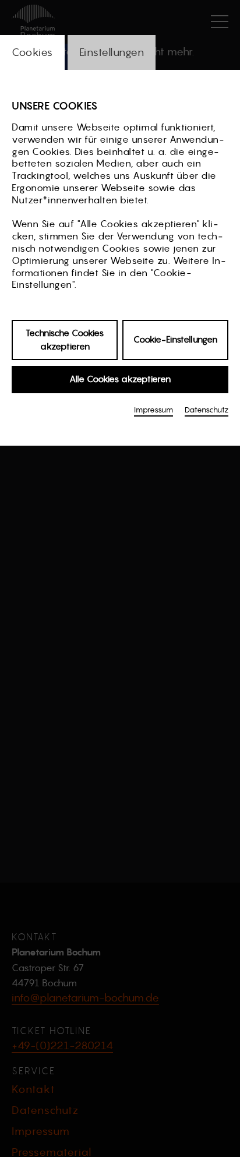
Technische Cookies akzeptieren (65, 339)
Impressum (153, 410)
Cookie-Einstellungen (175, 339)
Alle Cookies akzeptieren (120, 379)
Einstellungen (111, 52)
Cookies (32, 52)
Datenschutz (206, 410)
